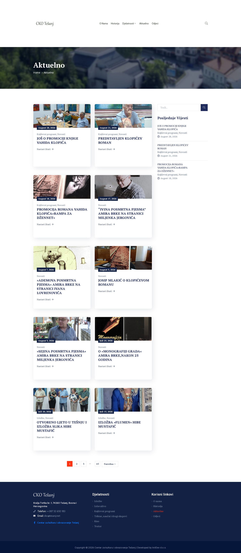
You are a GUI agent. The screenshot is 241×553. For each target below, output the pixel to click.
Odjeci (155, 23)
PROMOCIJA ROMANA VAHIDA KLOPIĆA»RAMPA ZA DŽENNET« (62, 213)
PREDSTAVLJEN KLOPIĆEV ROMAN (120, 140)
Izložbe (40, 418)
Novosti (61, 134)
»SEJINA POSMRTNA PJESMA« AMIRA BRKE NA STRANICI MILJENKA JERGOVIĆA (61, 355)
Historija (115, 23)
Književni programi (46, 134)
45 (97, 463)
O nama (103, 23)
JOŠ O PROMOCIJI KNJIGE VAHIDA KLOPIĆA (57, 140)
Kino (96, 521)
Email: (49, 515)
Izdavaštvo (100, 506)
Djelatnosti (128, 23)
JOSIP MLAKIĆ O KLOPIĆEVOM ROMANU (123, 282)
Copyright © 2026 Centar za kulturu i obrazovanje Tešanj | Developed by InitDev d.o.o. (120, 547)
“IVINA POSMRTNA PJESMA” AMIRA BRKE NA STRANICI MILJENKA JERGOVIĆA (122, 213)
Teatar (98, 526)
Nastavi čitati (43, 149)
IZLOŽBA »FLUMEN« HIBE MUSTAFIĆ (119, 424)
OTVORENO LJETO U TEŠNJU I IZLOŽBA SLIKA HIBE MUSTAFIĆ (62, 426)
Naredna (108, 463)
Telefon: (51, 511)
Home (36, 72)
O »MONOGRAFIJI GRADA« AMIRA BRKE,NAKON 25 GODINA (120, 355)
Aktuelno (144, 23)
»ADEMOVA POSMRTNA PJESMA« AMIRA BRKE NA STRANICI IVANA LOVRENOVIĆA (58, 286)
